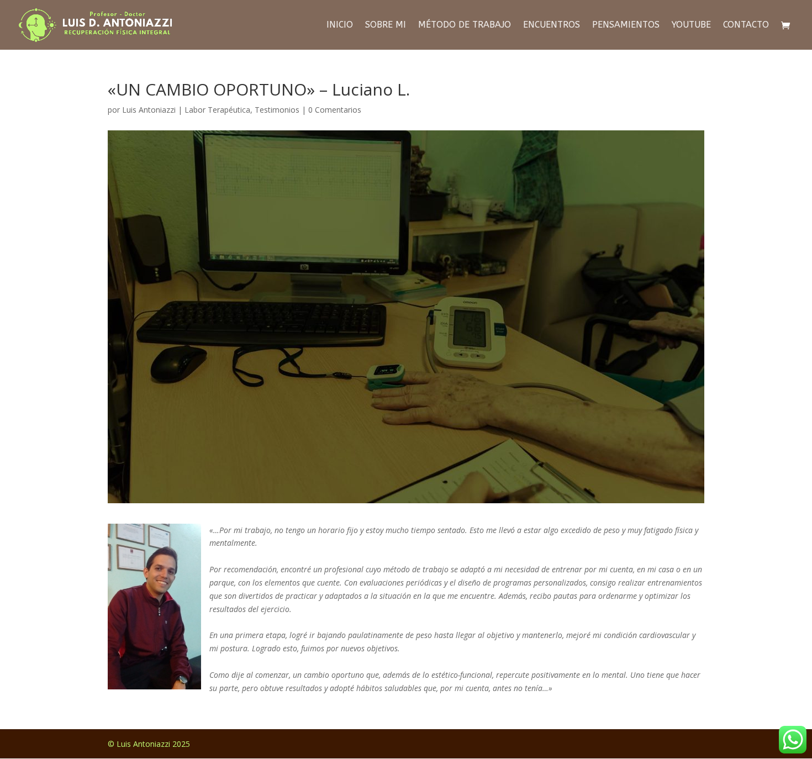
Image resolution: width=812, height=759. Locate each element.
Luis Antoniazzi (149, 109)
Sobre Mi (385, 25)
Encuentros (551, 25)
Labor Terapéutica (217, 109)
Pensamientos (626, 25)
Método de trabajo (464, 25)
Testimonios (277, 109)
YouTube (691, 25)
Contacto (746, 25)
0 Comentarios (334, 109)
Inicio (339, 25)
